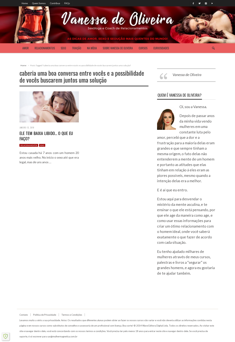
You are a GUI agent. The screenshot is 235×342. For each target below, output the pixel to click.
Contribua (55, 3)
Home (25, 3)
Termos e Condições (71, 314)
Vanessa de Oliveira (187, 74)
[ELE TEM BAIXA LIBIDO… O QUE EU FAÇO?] (49, 106)
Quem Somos (39, 3)
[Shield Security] (5, 336)
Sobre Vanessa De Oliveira (118, 48)
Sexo (63, 48)
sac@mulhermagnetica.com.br (62, 336)
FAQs (67, 3)
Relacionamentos (45, 48)
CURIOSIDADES (161, 48)
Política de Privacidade (44, 314)
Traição (76, 48)
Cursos (143, 48)
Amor (25, 48)
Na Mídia (92, 48)
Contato (23, 314)
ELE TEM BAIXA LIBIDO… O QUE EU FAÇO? (46, 136)
